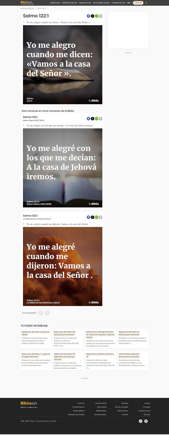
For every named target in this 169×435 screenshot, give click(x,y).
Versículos (55, 3)
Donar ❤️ (138, 3)
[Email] (100, 16)
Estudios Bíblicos (78, 411)
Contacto (125, 414)
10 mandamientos (78, 407)
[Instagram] (146, 421)
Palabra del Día (118, 3)
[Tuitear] (92, 16)
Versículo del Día (69, 3)
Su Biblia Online (27, 4)
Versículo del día (100, 403)
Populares (124, 403)
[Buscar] (146, 3)
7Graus (32, 421)
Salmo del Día (85, 3)
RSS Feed (147, 414)
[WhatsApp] (140, 421)
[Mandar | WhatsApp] (96, 16)
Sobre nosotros (123, 411)
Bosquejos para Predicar (76, 414)
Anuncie (147, 403)
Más (128, 3)
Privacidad (146, 407)
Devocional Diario (101, 3)
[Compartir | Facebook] (88, 16)
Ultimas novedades (121, 407)
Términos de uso (144, 411)
